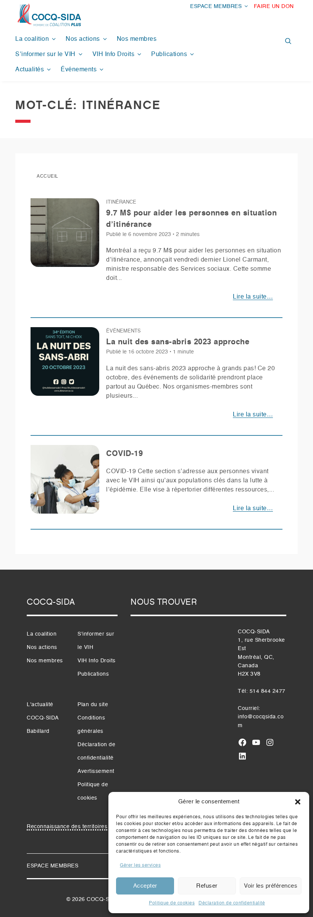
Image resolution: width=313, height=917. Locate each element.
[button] (298, 802)
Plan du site (92, 704)
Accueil (47, 176)
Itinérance (121, 202)
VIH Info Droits (113, 54)
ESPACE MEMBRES (216, 6)
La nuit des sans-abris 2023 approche (177, 342)
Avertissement (96, 771)
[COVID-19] (65, 482)
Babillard (38, 731)
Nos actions (83, 39)
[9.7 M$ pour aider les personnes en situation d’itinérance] (65, 236)
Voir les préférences (270, 886)
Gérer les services (140, 865)
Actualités (29, 70)
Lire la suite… (253, 297)
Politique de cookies (172, 903)
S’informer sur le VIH (45, 54)
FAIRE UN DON (274, 6)
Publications (169, 54)
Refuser (207, 886)
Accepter (145, 886)
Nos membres (137, 39)
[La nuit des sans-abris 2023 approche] (65, 364)
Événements (79, 70)
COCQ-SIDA (102, 899)
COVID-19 (124, 454)
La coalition (32, 39)
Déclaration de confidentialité (231, 903)
